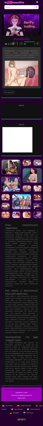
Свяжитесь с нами (22, 392)
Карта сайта (22, 398)
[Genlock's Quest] (37, 162)
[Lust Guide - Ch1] (26, 214)
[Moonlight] (10, 167)
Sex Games (9, 405)
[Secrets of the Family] (5, 214)
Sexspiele (15, 413)
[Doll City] (21, 201)
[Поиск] (36, 7)
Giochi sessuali (35, 409)
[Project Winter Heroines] (32, 175)
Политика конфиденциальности (21, 395)
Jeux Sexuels (18, 409)
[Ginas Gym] (5, 206)
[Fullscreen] (13, 43)
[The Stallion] (10, 184)
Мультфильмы (9, 92)
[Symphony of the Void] (37, 206)
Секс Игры (29, 413)
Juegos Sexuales (26, 405)
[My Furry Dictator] (16, 214)
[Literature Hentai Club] (5, 197)
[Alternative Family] (26, 162)
